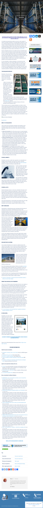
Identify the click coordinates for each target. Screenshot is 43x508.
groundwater (25, 266)
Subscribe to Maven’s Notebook (33, 504)
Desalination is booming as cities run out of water (10, 352)
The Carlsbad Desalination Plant (7, 372)
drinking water (7, 100)
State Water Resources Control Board (8, 370)
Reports (18, 15)
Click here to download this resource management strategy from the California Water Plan (14, 337)
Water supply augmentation (23, 15)
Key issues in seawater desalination (7, 356)
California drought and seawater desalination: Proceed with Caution (12, 357)
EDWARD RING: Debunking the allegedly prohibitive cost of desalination (13, 390)
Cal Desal (3, 366)
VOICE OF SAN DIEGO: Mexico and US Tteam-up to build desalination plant (14, 402)
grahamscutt (4, 120)
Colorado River (22, 48)
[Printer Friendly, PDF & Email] (5, 449)
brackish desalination (23, 162)
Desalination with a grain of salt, (7, 354)
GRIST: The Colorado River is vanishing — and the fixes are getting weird (13, 427)
